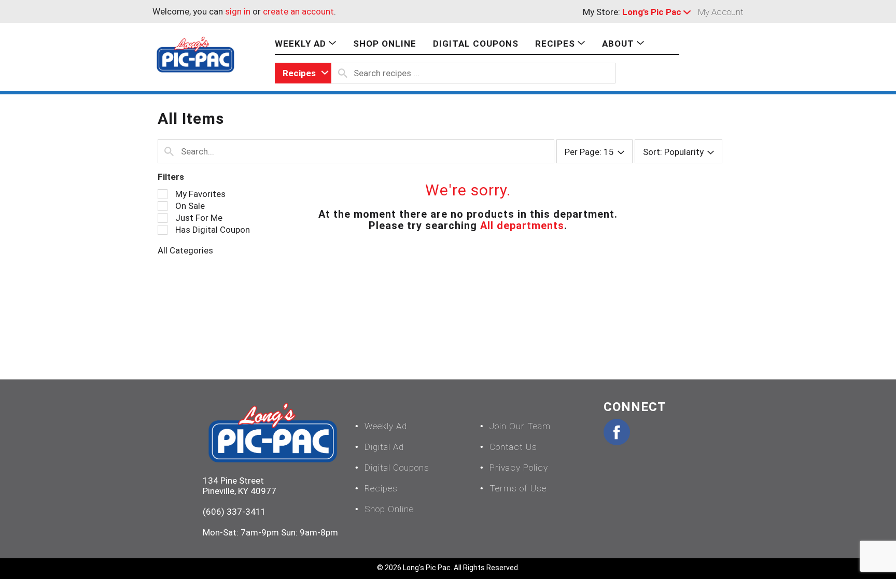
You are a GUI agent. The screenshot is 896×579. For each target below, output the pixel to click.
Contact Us (513, 447)
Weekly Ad (386, 426)
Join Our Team (520, 426)
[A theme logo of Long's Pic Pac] (195, 54)
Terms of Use (518, 488)
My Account (721, 12)
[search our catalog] (342, 73)
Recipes (381, 488)
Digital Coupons (397, 467)
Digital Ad (384, 447)
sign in (237, 11)
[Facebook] (617, 432)
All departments (522, 225)
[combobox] (303, 73)
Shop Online (389, 509)
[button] (659, 12)
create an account (298, 11)
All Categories (185, 250)
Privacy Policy (518, 467)
